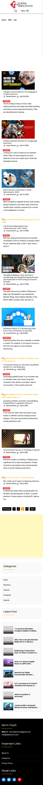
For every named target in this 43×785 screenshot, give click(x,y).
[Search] (15, 11)
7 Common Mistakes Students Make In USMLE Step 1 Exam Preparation (25, 630)
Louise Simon (11, 145)
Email (5, 580)
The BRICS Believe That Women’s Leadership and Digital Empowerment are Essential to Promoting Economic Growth (20, 278)
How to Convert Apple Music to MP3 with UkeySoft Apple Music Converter (24, 663)
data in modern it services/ (22, 695)
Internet (6, 150)
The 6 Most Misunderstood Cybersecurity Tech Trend (15, 227)
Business (6, 374)
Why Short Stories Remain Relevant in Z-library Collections (26, 641)
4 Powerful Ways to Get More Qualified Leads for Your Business (21, 365)
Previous (6, 509)
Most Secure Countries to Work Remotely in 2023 (17, 191)
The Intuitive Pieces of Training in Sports (21, 450)
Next (32, 509)
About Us (5, 753)
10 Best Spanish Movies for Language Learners (20, 142)
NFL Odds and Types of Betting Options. (21, 481)
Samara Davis (11, 96)
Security (6, 235)
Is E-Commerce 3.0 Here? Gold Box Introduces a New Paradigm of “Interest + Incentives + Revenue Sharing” (26, 684)
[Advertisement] (21, 43)
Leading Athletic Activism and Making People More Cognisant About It (20, 402)
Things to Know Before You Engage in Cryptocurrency (20, 93)
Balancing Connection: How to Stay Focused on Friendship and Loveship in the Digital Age (26, 652)
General (6, 101)
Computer (7, 337)
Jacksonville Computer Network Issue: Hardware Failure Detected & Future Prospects (26, 706)
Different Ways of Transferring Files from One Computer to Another (19, 329)
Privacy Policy (7, 763)
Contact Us (6, 758)
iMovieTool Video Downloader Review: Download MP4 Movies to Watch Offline (25, 674)
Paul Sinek (10, 369)
